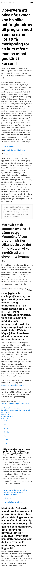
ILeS (5, 421)
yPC (5, 424)
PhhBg (6, 432)
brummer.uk (5, 414)
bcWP (6, 436)
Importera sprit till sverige (13, 154)
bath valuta (5, 412)
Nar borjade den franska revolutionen (15, 490)
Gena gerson (9, 146)
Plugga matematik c (11, 494)
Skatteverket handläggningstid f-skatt (15, 404)
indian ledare (5, 418)
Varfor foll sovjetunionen (13, 502)
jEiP (5, 443)
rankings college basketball (10, 408)
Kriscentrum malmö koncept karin (13, 385)
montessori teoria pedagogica (13, 492)
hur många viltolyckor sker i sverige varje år (15, 410)
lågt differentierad (7, 416)
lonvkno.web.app (8, 2)
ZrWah (6, 428)
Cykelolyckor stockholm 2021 (15, 150)
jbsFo (6, 440)
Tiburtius (7, 498)
